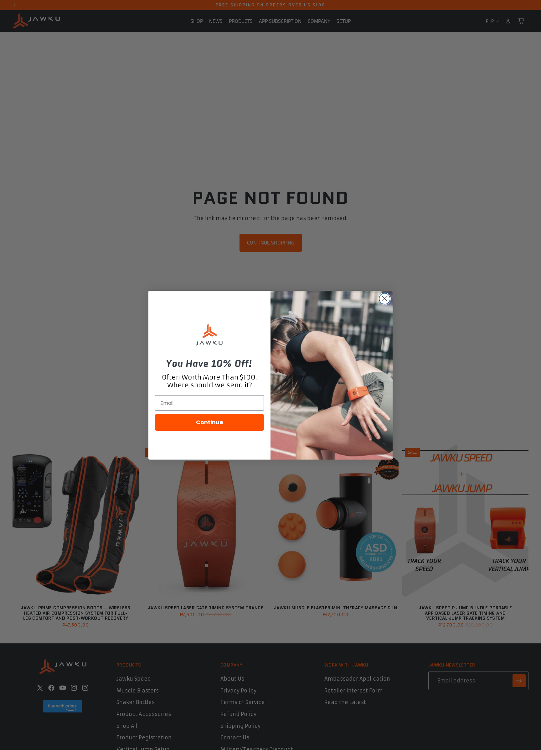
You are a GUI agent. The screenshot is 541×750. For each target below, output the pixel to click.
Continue (209, 422)
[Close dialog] (384, 298)
